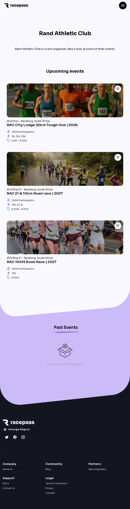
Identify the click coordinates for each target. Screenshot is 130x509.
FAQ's (6, 483)
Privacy (49, 488)
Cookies (50, 493)
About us (8, 469)
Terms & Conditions (56, 483)
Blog (48, 469)
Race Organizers (97, 469)
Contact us (9, 488)
